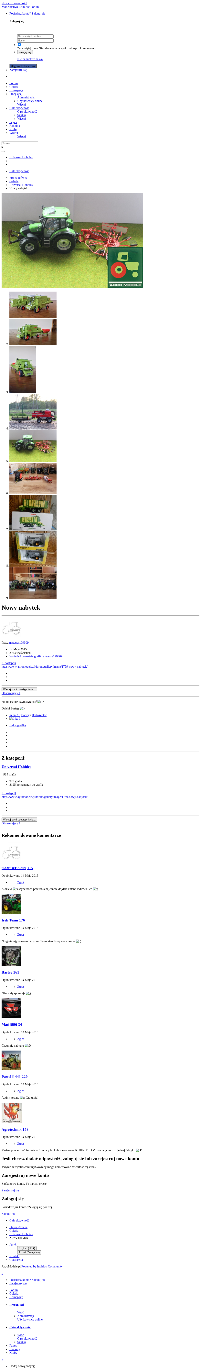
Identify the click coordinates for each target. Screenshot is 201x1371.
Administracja (26, 97)
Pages (13, 122)
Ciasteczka (16, 1259)
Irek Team (10, 920)
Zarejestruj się (18, 70)
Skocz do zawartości (14, 3)
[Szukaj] (3, 151)
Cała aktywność (19, 108)
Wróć (20, 1312)
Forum (13, 83)
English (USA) (27, 1248)
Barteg (25, 715)
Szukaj (21, 115)
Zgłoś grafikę (17, 725)
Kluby (13, 129)
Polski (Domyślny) (29, 1252)
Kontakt (14, 1256)
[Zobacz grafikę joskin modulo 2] (33, 565)
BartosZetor (39, 715)
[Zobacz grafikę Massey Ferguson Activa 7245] (33, 428)
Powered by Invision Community (42, 1266)
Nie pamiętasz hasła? (30, 59)
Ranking (14, 125)
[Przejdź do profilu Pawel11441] (11, 1069)
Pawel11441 (11, 1077)
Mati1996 (9, 1024)
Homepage (16, 90)
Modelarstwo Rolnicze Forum (20, 6)
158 (25, 1129)
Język (12, 1244)
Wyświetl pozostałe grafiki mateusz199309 (35, 656)
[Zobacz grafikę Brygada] (33, 598)
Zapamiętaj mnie (27, 48)
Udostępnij (9, 663)
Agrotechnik (12, 1129)
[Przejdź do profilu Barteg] (11, 964)
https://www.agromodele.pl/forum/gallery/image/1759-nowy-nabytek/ (45, 666)
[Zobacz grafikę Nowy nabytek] (33, 461)
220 (25, 1077)
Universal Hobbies (16, 767)
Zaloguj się (25, 52)
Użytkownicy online (30, 101)
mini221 (14, 715)
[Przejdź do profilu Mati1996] (11, 1017)
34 (20, 1024)
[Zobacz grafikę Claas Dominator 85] (33, 317)
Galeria (13, 86)
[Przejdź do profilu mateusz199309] (11, 636)
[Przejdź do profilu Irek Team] (11, 912)
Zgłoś (20, 882)
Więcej (21, 104)
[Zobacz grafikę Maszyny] (33, 493)
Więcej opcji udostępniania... (19, 689)
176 (22, 920)
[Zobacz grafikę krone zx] (33, 529)
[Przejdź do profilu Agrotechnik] (12, 1121)
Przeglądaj (15, 93)
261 (16, 972)
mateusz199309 (19, 642)
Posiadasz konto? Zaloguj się (28, 13)
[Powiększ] (72, 286)
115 (30, 868)
